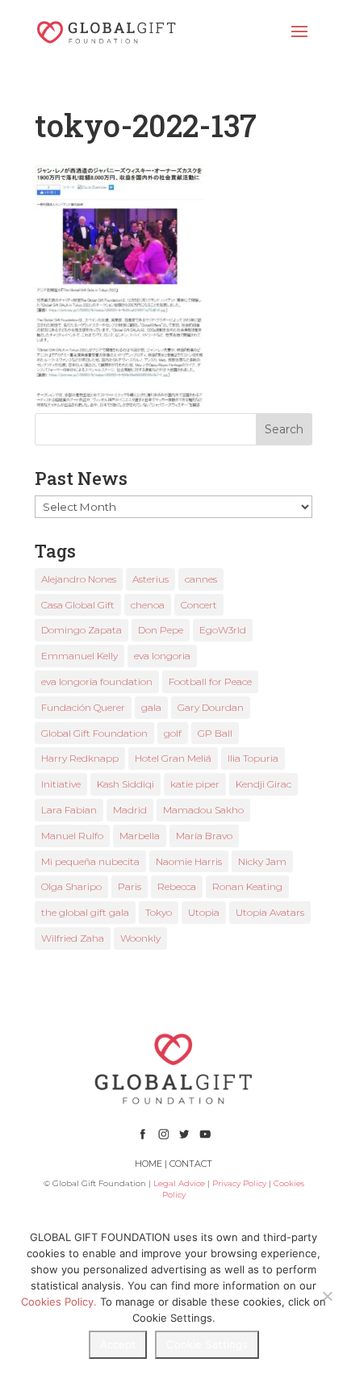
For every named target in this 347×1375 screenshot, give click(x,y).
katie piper (194, 784)
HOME (148, 1163)
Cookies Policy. (59, 1301)
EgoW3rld (222, 630)
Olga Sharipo (71, 886)
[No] (327, 1296)
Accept (118, 1344)
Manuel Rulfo (72, 836)
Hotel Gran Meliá (173, 758)
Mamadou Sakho (203, 810)
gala (151, 707)
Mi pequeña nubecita (90, 861)
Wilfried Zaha (72, 938)
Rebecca (176, 886)
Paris (129, 886)
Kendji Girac (263, 784)
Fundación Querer (83, 707)
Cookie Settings (207, 1344)
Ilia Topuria (253, 758)
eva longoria (162, 656)
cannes (201, 579)
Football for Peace (210, 681)
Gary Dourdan (211, 707)
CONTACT (190, 1163)
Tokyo (158, 912)
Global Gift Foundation (94, 733)
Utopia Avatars (270, 912)
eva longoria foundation (97, 681)
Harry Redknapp (80, 758)
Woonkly (140, 938)
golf (173, 733)
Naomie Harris (189, 861)
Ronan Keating (247, 886)
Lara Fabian (69, 810)
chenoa (148, 605)
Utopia (203, 912)
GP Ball (215, 733)
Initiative (61, 784)
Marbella (139, 836)
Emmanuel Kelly (79, 656)
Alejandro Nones (78, 579)
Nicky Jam (262, 861)
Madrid (130, 810)
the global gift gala (85, 912)
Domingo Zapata (81, 630)
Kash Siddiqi (125, 784)
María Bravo (204, 836)
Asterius (150, 579)
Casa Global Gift (78, 605)
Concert (199, 605)
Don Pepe (160, 630)
